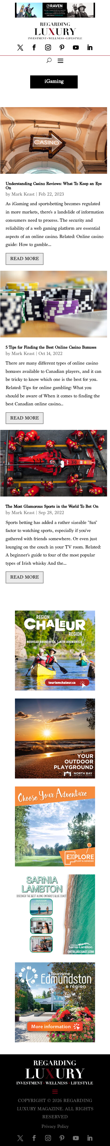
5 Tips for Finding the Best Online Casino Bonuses (51, 347)
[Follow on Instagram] (48, 47)
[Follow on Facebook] (34, 47)
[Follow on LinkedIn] (90, 47)
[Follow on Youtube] (76, 47)
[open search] (49, 60)
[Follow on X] (20, 47)
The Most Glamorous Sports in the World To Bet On (52, 506)
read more (24, 258)
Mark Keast (22, 194)
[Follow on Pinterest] (62, 47)
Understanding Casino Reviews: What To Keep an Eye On (54, 186)
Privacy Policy (55, 1126)
